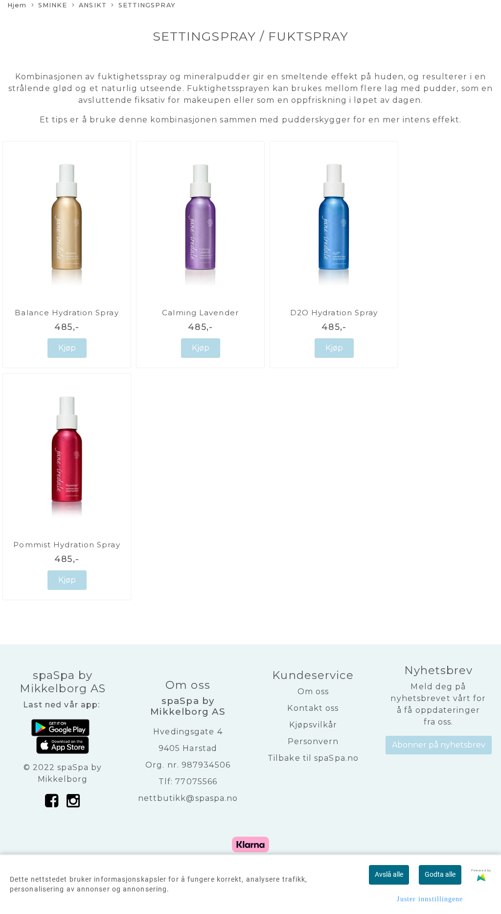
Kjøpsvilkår (313, 724)
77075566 (196, 781)
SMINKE (53, 5)
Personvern (313, 741)
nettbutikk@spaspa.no (188, 798)
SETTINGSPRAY (147, 5)
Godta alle (440, 874)
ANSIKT (93, 5)
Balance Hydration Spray (66, 312)
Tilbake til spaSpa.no (313, 758)
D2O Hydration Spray (334, 312)
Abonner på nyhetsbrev (438, 745)
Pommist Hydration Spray (66, 544)
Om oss (313, 691)
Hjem (16, 5)
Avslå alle (389, 874)
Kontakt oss (313, 708)
